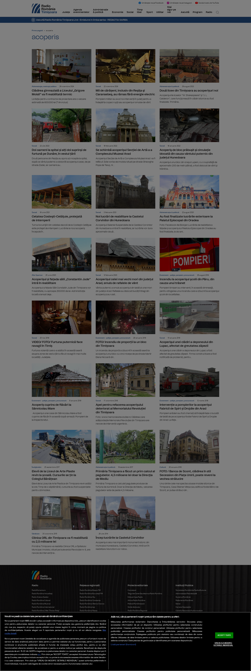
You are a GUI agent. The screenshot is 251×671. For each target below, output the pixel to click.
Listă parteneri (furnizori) (123, 644)
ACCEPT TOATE (224, 635)
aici (39, 654)
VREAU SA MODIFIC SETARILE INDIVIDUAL (223, 644)
